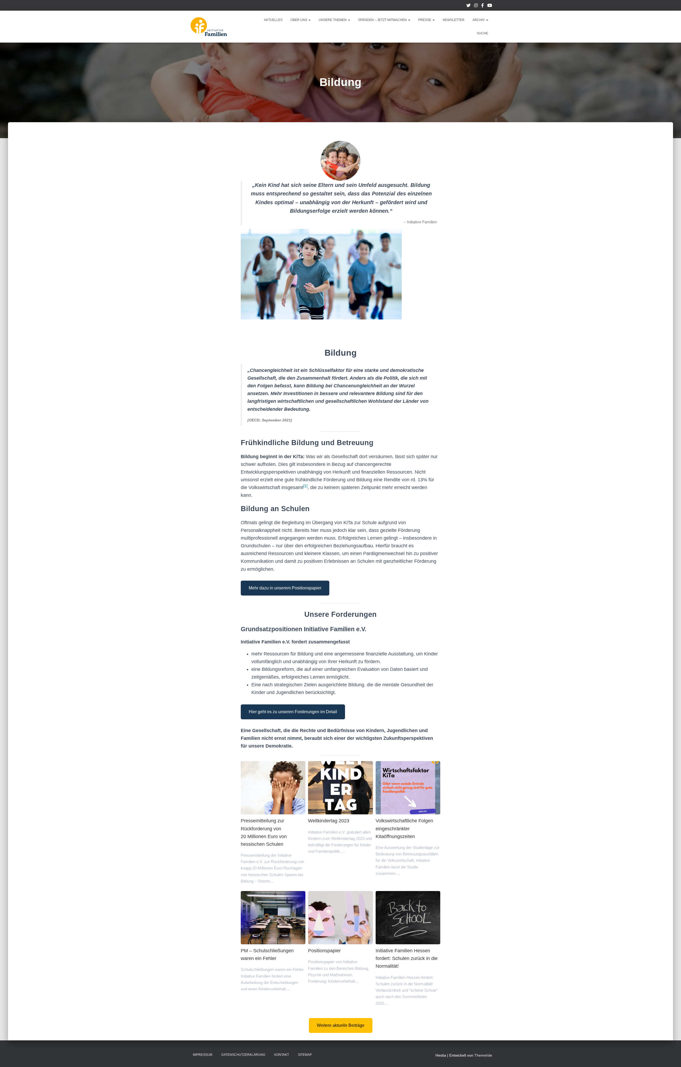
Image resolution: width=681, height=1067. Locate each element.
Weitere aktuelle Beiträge (340, 1025)
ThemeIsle (483, 1055)
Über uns (299, 20)
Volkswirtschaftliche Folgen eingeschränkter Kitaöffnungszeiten (407, 787)
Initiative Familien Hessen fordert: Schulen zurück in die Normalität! (407, 917)
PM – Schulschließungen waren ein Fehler (272, 917)
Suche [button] (482, 33)
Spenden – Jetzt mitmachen (383, 20)
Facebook (482, 6)
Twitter (468, 6)
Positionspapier (340, 917)
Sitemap (305, 1055)
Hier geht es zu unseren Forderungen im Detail (293, 711)
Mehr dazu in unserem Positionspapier (285, 588)
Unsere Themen (333, 20)
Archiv (478, 20)
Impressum (202, 1055)
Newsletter (453, 20)
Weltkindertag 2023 (340, 787)
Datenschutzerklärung (243, 1055)
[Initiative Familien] (209, 26)
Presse (425, 20)
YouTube (489, 6)
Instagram (476, 6)
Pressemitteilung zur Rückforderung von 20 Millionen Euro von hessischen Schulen (272, 787)
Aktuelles (273, 20)
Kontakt (281, 1055)
